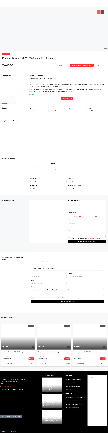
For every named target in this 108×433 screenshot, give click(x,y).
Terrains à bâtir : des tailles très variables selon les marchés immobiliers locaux (52, 420)
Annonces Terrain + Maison (73, 386)
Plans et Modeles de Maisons (73, 379)
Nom (32, 273)
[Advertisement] (97, 401)
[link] (18, 337)
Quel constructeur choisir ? (73, 407)
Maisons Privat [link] (9, 363)
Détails (31, 358)
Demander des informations (67, 301)
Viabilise (91, 110)
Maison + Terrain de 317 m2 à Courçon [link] (13, 352)
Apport (70, 178)
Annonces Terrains (71, 383)
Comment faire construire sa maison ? (76, 397)
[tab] (99, 12)
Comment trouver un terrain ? (73, 401)
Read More (32, 94)
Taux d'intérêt (33, 185)
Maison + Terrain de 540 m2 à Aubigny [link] (49, 352)
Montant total (33, 178)
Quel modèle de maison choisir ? (74, 404)
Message (33, 286)
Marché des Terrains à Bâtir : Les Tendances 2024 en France (52, 404)
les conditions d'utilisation (95, 238)
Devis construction (71, 389)
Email (32, 280)
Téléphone (71, 273)
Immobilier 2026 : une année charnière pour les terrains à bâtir (51, 388)
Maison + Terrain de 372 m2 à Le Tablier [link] (85, 352)
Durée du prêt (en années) (75, 185)
